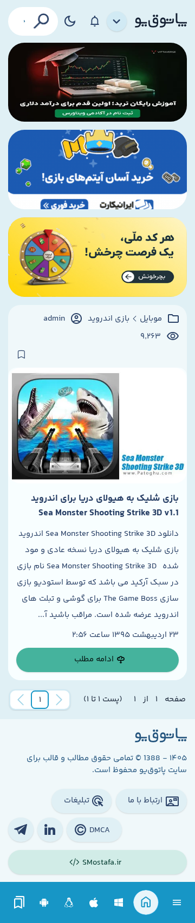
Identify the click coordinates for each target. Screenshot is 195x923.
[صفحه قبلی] (59, 699)
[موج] (97, 82)
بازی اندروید (108, 319)
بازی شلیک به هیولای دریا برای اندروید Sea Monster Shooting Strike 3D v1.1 (105, 506)
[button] (40, 699)
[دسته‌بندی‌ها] (117, 21)
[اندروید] (44, 902)
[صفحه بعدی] (20, 699)
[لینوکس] (69, 903)
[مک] (94, 903)
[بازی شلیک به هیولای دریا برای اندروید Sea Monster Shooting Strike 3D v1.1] (97, 425)
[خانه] (146, 902)
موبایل (151, 319)
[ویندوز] (118, 902)
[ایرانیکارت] (97, 169)
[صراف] (97, 257)
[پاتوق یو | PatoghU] (161, 21)
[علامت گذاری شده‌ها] (19, 902)
